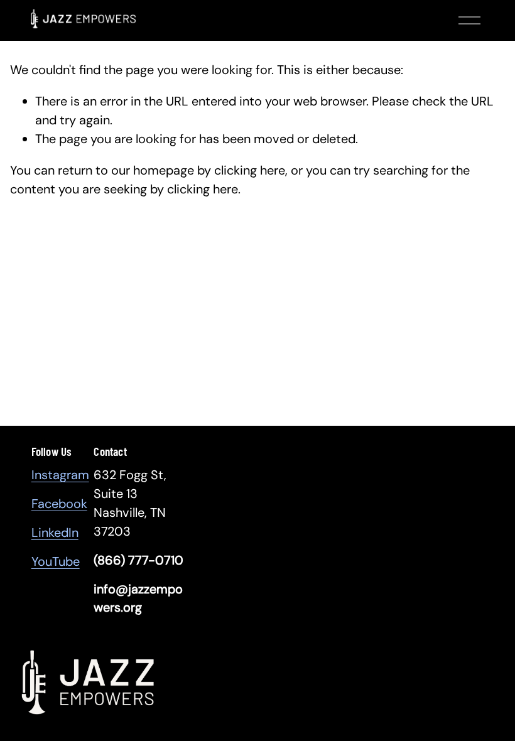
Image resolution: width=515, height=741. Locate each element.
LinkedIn (55, 532)
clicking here (249, 170)
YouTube (55, 561)
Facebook (59, 503)
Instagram (60, 475)
